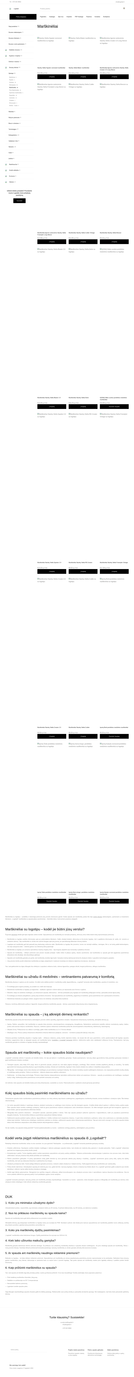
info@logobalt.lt (120, 2)
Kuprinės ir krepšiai (14, 56)
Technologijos (12, 129)
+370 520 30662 (16, 2)
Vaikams (11, 182)
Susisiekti (19, 201)
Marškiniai (12, 77)
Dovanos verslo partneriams (17, 44)
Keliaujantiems (13, 135)
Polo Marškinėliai (14, 90)
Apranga (11, 73)
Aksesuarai (12, 103)
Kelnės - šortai (13, 105)
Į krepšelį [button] (52, 77)
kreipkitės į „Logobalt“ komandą (62, 1040)
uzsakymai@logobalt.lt (66, 1322)
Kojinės (11, 80)
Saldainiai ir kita (13, 141)
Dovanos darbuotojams (15, 32)
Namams (11, 147)
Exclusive (12, 176)
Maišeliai (11, 111)
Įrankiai (11, 158)
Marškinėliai (12, 87)
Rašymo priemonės (14, 117)
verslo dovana (97, 917)
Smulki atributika (14, 170)
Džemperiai (12, 85)
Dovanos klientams (14, 38)
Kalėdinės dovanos (14, 50)
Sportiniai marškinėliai (15, 92)
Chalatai (11, 100)
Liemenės (12, 98)
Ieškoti (44, 1349)
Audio (10, 152)
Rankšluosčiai (13, 164)
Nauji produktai (13, 26)
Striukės (11, 82)
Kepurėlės (12, 95)
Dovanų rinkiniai (13, 67)
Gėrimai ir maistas (14, 61)
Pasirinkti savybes (114, 406)
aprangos (14, 934)
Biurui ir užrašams (14, 123)
